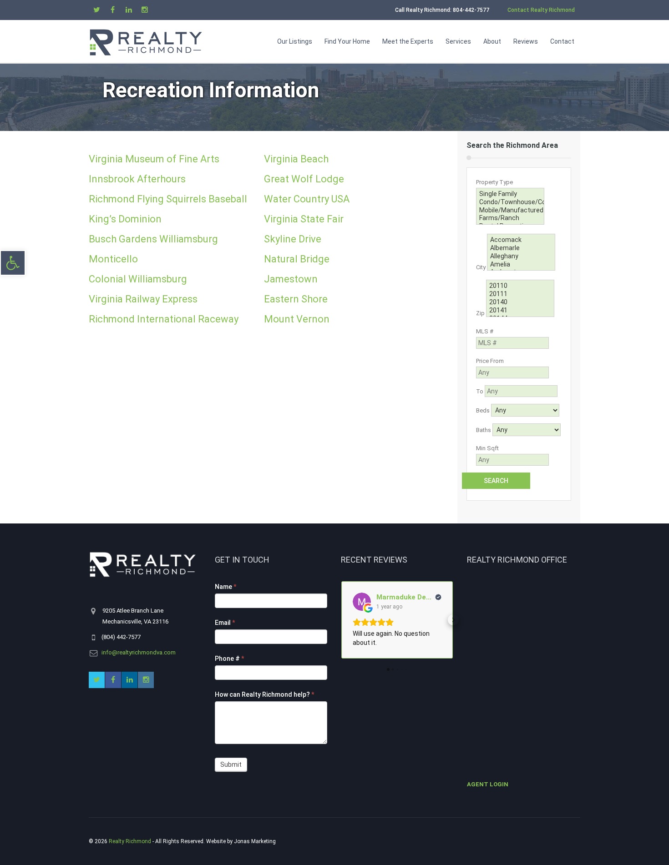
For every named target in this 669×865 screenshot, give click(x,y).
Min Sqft (487, 448)
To (479, 391)
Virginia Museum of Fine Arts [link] (154, 159)
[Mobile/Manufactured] (510, 210)
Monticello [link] (113, 259)
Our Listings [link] (294, 41)
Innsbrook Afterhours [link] (137, 179)
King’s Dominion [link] (125, 219)
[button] (340, 619)
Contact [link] (562, 41)
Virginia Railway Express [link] (143, 299)
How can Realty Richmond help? (264, 694)
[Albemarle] (521, 248)
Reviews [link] (525, 41)
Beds (483, 410)
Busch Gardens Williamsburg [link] (153, 239)
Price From (490, 360)
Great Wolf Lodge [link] (304, 179)
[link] (12, 263)
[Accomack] (521, 240)
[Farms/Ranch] (510, 218)
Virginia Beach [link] (296, 159)
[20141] (520, 311)
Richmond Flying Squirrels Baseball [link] (168, 199)
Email (225, 622)
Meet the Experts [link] (407, 41)
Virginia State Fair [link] (304, 219)
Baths (483, 430)
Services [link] (458, 41)
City (481, 267)
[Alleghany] (521, 256)
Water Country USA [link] (307, 199)
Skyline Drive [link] (292, 239)
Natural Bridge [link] (296, 259)
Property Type (494, 182)
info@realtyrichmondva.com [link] (138, 652)
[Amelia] (521, 265)
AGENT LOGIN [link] (487, 784)
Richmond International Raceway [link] (163, 319)
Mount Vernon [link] (296, 319)
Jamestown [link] (291, 279)
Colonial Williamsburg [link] (138, 279)
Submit (231, 764)
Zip (480, 313)
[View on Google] (362, 602)
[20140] (520, 302)
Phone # (229, 658)
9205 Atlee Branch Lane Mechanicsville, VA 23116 (135, 616)
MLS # (484, 331)
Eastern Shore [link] (296, 299)
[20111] (520, 294)
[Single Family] (510, 194)
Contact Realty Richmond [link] (541, 10)
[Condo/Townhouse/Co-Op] (510, 202)
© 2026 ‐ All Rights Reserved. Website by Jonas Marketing (183, 841)
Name (225, 586)
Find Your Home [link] (347, 41)
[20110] (520, 286)
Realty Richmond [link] (130, 841)
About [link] (492, 41)
